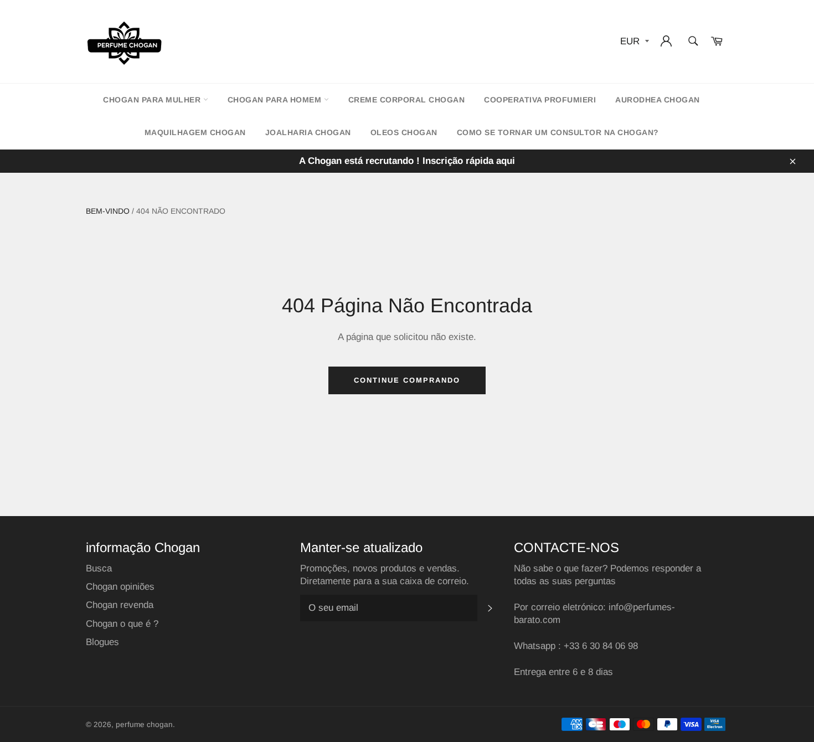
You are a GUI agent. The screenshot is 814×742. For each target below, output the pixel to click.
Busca (99, 568)
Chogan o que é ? (122, 624)
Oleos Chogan (403, 132)
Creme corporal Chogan (406, 99)
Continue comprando (407, 380)
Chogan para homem (276, 99)
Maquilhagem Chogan (195, 132)
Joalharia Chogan (308, 132)
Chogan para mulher (153, 99)
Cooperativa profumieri (540, 99)
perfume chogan (144, 724)
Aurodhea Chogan (657, 99)
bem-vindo (108, 211)
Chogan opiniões (120, 586)
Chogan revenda (119, 605)
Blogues (102, 642)
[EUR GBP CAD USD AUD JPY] (633, 41)
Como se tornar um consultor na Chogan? (558, 132)
